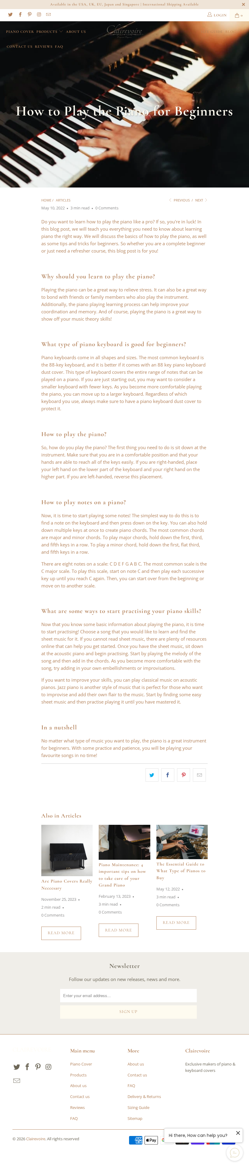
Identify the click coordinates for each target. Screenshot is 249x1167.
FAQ (59, 46)
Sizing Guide (138, 1107)
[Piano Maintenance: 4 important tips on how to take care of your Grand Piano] (124, 842)
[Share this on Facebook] (167, 775)
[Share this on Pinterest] (183, 775)
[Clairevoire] (124, 31)
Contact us (19, 46)
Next (199, 200)
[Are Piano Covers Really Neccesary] (67, 850)
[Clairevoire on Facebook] (19, 15)
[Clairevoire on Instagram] (38, 15)
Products (47, 31)
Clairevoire (35, 1138)
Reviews (44, 46)
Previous (181, 200)
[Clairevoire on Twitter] (10, 15)
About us (76, 31)
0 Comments (106, 208)
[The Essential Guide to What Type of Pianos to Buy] (182, 842)
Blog (230, 31)
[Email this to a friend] (199, 775)
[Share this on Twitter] (152, 775)
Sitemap (135, 1118)
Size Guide (212, 31)
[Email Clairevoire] (48, 15)
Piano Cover (20, 31)
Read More (61, 932)
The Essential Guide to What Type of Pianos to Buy (181, 870)
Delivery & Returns (144, 1096)
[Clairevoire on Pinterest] (29, 15)
